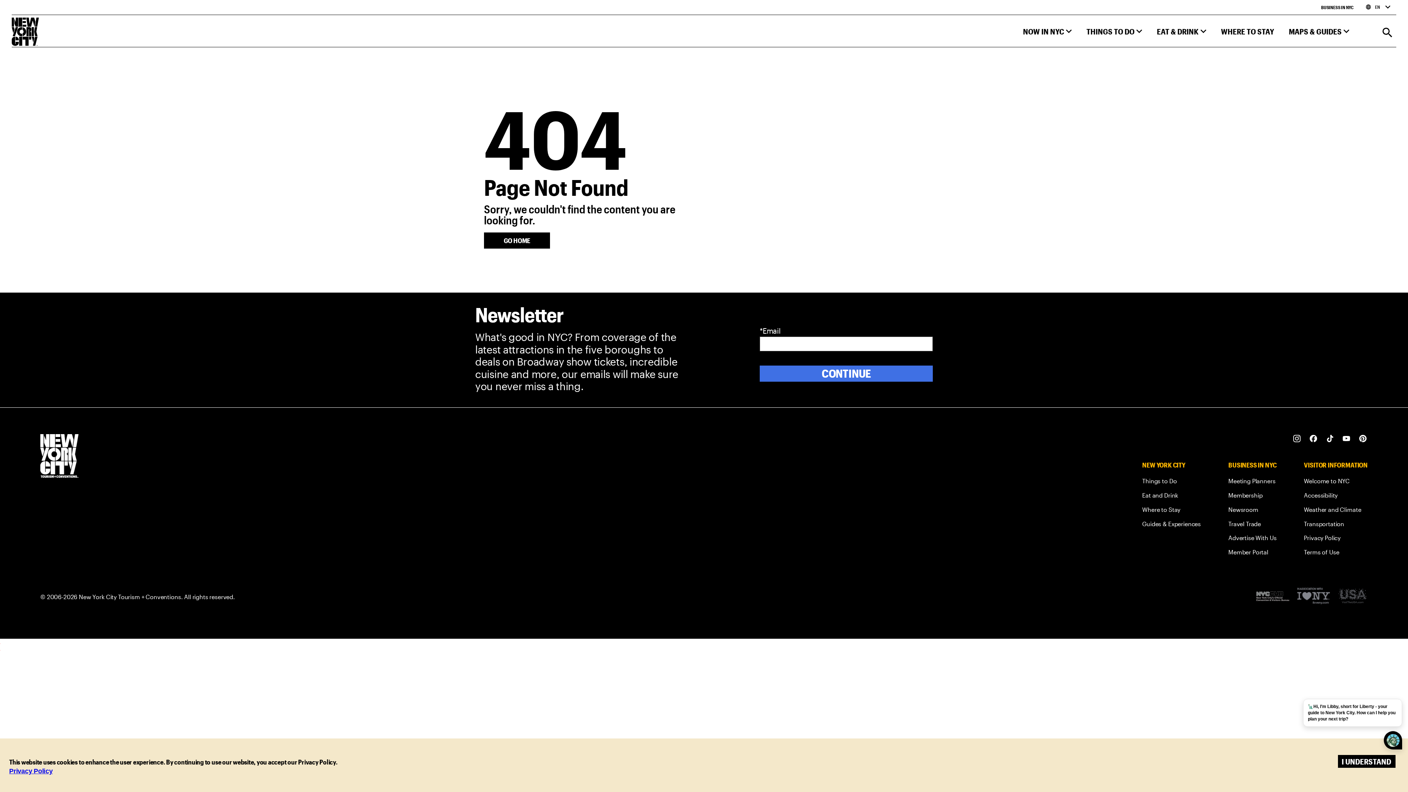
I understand (1366, 761)
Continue (846, 373)
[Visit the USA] (1352, 596)
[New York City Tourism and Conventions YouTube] (1346, 438)
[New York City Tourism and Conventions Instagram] (1297, 438)
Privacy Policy (31, 771)
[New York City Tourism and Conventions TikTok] (1330, 438)
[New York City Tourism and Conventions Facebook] (1313, 438)
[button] (1047, 33)
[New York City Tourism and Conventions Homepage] (59, 456)
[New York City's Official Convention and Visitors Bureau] (1272, 597)
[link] (1171, 482)
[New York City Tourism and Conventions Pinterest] (1363, 438)
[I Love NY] (1314, 596)
